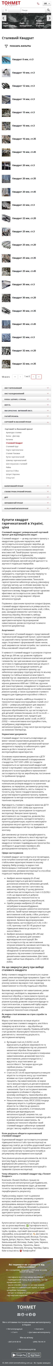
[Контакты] (38, 3)
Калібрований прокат (13, 486)
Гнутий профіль (11, 416)
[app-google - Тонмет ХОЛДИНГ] (19, 1354)
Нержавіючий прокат (13, 503)
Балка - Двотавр (13, 436)
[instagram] (34, 1314)
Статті (15, 1332)
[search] (48, 10)
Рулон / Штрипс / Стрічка (15, 399)
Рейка (8, 467)
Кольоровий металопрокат (16, 509)
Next (50, 18)
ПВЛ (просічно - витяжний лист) (18, 411)
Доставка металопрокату (39, 1332)
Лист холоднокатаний (14, 394)
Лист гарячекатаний (13, 388)
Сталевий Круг (12, 446)
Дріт (6, 497)
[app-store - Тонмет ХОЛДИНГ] (33, 1354)
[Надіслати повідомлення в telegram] (27, 1314)
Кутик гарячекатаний (15, 457)
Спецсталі (10, 478)
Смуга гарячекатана (14, 450)
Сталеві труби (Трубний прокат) (17, 492)
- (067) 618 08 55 (14, 1342)
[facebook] (31, 1314)
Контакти (40, 1329)
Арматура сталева (13, 432)
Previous (3, 18)
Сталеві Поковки (13, 453)
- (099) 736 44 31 (39, 1342)
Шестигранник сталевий (16, 464)
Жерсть (7, 405)
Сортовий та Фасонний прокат (17, 422)
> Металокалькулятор (26, 1349)
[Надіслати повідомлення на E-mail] (19, 1314)
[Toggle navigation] (6, 10)
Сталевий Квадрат (14, 443)
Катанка (9, 439)
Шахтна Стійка (12, 471)
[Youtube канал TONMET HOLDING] (23, 1314)
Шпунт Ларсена (13, 474)
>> (39, 377)
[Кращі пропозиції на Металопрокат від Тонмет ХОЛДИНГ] (11, 3)
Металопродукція (15, 1329)
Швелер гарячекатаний (16, 460)
